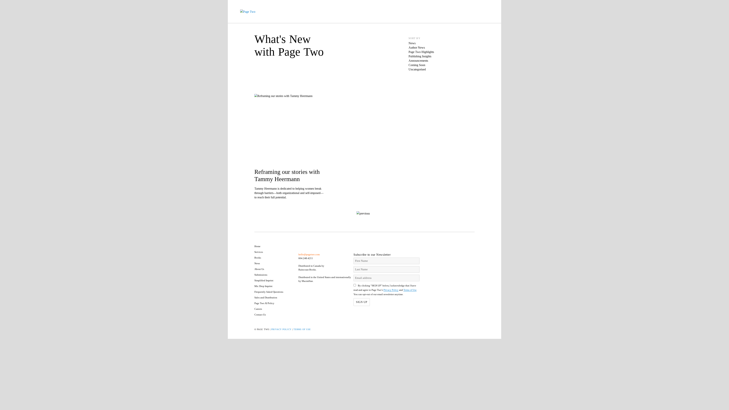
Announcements (418, 60)
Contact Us (260, 314)
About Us (259, 269)
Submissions (260, 274)
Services (258, 252)
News (412, 43)
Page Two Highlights (421, 52)
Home (257, 246)
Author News (417, 47)
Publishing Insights (420, 56)
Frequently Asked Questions (268, 291)
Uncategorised (417, 69)
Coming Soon (417, 65)
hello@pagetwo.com (309, 254)
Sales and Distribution (265, 297)
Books (257, 257)
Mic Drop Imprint (263, 286)
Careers (258, 309)
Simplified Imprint (263, 280)
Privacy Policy (390, 290)
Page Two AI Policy (264, 303)
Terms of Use (410, 290)
